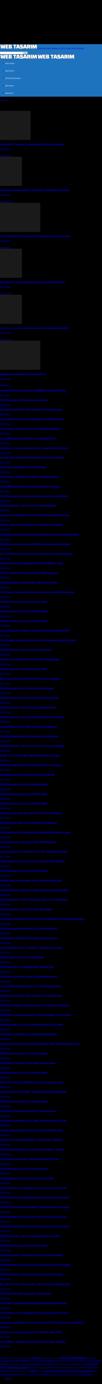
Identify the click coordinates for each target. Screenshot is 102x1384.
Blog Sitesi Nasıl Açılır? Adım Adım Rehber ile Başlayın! (28, 822)
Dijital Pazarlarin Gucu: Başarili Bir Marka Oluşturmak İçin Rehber (35, 544)
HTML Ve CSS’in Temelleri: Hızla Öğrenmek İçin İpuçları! (30, 755)
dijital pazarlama (73, 1357)
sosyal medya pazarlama (76, 1370)
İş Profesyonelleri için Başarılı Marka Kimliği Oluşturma (29, 573)
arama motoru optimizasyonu (23, 1358)
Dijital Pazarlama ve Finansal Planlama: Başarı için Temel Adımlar (34, 496)
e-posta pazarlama (79, 1361)
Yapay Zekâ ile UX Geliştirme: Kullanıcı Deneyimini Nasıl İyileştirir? (35, 630)
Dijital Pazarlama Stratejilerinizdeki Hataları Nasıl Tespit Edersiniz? (35, 1197)
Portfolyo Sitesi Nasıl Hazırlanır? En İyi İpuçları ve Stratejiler (31, 524)
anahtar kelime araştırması (7, 1358)
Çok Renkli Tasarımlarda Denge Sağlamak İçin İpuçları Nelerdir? (33, 1303)
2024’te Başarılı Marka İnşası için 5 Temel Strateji (25, 1293)
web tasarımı (87, 1374)
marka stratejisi (48, 1367)
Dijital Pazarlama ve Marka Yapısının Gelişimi (24, 400)
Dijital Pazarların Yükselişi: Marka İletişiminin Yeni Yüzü (29, 1159)
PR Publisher (5, 379)
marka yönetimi (58, 1367)
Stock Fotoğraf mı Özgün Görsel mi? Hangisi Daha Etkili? (30, 428)
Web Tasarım (9, 85)
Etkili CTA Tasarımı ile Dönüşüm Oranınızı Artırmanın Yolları (32, 1082)
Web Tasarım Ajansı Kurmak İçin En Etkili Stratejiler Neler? (31, 1332)
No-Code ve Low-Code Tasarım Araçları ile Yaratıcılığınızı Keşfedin (34, 328)
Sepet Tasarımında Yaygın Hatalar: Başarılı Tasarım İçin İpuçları (33, 1216)
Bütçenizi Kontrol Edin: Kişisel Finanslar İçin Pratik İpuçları (31, 409)
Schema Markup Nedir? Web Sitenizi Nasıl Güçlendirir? (28, 726)
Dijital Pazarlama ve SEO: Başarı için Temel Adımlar (27, 688)
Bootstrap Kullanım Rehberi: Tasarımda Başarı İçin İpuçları (31, 765)
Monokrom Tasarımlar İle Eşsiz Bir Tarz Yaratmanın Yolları (30, 813)
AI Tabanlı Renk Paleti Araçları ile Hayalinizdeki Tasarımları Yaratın (35, 236)
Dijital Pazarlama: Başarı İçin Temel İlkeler (22, 957)
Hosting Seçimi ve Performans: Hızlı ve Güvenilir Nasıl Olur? (31, 880)
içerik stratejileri (59, 1364)
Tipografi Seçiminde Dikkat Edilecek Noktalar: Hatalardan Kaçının (34, 1226)
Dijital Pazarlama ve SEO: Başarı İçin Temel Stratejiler (28, 505)
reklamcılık (15, 1371)
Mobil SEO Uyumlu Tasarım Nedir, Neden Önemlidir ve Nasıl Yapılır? (36, 1015)
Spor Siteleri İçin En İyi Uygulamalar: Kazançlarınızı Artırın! (31, 947)
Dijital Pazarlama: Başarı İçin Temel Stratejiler (24, 611)
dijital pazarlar (35, 1361)
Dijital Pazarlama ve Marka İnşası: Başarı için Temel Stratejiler (32, 745)
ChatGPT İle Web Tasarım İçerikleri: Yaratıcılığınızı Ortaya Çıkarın (35, 1207)
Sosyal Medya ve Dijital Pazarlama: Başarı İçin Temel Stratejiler (33, 1341)
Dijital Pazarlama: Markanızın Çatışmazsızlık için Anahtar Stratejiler (35, 1264)
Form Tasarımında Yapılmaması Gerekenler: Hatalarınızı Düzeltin (34, 851)
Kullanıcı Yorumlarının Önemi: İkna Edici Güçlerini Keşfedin (31, 1130)
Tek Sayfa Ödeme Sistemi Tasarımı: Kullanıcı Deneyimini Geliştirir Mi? (36, 553)
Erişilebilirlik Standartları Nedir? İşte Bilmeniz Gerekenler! (30, 486)
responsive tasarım (24, 1371)
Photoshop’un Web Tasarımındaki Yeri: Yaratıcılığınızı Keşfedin (32, 282)
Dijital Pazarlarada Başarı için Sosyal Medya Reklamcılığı (29, 659)
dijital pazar (56, 1358)
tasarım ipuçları (25, 1374)
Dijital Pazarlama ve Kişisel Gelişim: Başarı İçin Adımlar (29, 582)
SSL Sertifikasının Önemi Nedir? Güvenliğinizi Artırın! (28, 438)
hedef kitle (10, 1364)
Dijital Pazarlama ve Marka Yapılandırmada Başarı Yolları (30, 1236)
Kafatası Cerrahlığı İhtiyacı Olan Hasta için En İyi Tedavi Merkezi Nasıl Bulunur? (42, 1322)
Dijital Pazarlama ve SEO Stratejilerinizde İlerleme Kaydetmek (32, 717)
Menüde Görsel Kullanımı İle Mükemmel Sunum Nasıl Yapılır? (32, 457)
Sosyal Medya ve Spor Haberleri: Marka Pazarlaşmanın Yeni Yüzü (34, 1312)
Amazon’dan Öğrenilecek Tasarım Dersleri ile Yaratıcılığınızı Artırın (34, 515)
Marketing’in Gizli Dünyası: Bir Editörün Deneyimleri (27, 1063)
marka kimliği (20, 1367)
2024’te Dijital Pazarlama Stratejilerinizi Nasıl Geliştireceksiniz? (32, 419)
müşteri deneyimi (83, 1367)
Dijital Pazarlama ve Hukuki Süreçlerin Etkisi (23, 669)
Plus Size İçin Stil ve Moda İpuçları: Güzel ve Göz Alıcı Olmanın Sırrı (35, 1284)
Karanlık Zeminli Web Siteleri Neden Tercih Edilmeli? (27, 774)
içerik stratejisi (70, 1364)
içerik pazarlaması (46, 1364)
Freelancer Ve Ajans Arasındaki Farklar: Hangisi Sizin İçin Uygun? (34, 448)
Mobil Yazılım (9, 70)
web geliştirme (42, 1374)
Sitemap (8, 1379)
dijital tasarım (68, 1361)
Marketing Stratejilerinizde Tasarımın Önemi (23, 374)
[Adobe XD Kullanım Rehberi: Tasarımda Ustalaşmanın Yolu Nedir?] (11, 185)
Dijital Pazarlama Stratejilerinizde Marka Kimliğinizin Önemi (31, 563)
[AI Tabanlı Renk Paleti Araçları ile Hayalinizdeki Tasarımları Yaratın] (20, 231)
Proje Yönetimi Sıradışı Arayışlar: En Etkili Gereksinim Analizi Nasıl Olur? (38, 640)
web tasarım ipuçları (63, 1374)
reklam (10, 1371)
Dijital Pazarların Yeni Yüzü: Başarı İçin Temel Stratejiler (29, 697)
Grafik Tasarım (10, 63)
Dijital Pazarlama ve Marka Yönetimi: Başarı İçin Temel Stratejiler (34, 890)
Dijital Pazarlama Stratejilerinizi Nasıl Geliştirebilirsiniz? (29, 928)
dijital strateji (46, 1360)
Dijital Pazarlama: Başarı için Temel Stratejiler (24, 601)
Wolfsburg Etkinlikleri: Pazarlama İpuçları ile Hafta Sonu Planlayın (35, 1005)
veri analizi (33, 1374)
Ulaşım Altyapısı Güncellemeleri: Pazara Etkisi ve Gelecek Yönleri (33, 1188)
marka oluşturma (35, 1367)
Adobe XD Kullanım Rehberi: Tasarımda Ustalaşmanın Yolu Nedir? (35, 190)
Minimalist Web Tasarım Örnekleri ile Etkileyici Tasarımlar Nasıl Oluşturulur (39, 534)
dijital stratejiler (58, 1361)
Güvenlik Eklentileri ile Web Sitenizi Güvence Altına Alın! (29, 736)
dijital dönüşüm (47, 1358)
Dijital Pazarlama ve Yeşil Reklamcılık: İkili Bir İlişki (27, 966)
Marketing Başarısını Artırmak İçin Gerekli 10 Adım (27, 1178)
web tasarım (52, 1374)
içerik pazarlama (30, 1364)
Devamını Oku (6, 155)
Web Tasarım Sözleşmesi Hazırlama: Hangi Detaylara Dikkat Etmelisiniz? (37, 592)
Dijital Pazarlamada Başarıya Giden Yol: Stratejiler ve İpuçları (32, 1149)
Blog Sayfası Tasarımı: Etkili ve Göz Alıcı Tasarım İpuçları (30, 678)
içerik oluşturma (18, 1364)
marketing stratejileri (70, 1367)
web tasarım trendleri (75, 1374)
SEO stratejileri (41, 1371)
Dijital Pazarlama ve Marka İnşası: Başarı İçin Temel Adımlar (31, 1255)
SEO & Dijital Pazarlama (13, 78)
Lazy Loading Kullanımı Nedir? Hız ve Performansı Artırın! (30, 986)
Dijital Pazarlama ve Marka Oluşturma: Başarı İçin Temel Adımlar (34, 899)
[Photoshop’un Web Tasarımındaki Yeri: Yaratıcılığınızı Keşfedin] (11, 277)
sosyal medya (54, 1370)
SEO (33, 1371)
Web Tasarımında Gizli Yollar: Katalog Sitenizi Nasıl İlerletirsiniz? (33, 1091)
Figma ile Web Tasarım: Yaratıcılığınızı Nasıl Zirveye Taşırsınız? (32, 144)
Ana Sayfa (4, 100)
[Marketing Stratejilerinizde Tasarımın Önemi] (20, 369)
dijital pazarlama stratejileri (17, 1360)
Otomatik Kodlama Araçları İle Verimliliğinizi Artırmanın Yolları (33, 390)
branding (37, 1357)
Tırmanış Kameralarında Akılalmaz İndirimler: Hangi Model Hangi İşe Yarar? (40, 1043)
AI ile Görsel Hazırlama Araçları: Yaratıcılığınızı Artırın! (28, 976)
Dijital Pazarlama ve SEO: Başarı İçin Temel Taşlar (26, 649)
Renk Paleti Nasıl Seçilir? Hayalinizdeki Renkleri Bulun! (28, 1034)
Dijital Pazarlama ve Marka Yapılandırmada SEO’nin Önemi (31, 1024)
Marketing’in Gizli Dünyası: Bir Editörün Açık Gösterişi (28, 938)
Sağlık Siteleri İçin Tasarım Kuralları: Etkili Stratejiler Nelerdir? (33, 861)
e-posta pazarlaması (91, 1361)
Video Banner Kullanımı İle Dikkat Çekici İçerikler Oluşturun (31, 1139)
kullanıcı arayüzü (81, 1364)
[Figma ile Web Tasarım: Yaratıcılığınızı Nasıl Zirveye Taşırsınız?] (15, 139)
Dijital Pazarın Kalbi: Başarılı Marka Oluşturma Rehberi (29, 476)
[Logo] (18, 58)
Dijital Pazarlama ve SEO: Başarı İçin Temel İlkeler (26, 909)
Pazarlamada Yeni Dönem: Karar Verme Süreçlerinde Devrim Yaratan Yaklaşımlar (42, 918)
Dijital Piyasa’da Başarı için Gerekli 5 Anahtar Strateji (28, 1111)
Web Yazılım (9, 93)
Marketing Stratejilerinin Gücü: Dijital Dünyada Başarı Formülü (33, 1120)
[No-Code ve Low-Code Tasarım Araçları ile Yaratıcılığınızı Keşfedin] (11, 323)
